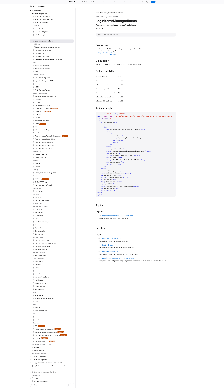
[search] (49, 385)
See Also (101, 228)
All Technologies (36, 10)
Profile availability (105, 71)
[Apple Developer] (73, 2)
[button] (147, 2)
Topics (100, 205)
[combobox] (50, 385)
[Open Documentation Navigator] (30, 6)
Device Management (101, 12)
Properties (102, 45)
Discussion (102, 60)
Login (98, 234)
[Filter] (50, 385)
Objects (99, 211)
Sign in (153, 2)
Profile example (104, 108)
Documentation (39, 6)
